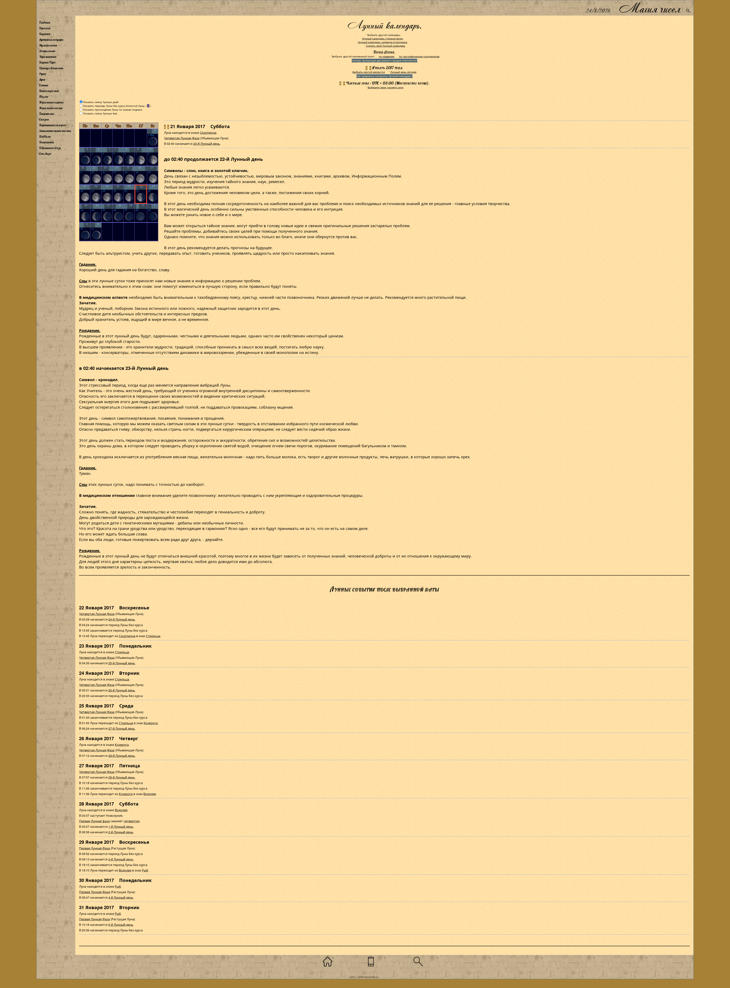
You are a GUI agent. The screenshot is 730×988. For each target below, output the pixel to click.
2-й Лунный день (120, 832)
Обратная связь (50, 148)
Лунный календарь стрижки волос (382, 38)
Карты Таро (47, 62)
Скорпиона (208, 132)
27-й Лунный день (121, 728)
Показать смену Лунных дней (100, 102)
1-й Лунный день (120, 826)
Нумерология (48, 45)
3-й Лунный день (120, 859)
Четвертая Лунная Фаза (181, 138)
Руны (42, 74)
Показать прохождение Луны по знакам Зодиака (112, 109)
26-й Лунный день (121, 690)
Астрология (47, 51)
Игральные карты (51, 102)
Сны (83, 280)
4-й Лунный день (120, 897)
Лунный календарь (51, 39)
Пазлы (43, 96)
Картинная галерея (52, 125)
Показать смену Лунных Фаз (100, 113)
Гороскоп (45, 28)
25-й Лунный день (121, 663)
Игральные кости (50, 108)
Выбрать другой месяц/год (368, 72)
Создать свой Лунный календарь (385, 46)
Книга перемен (49, 91)
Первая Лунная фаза (94, 821)
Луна (42, 79)
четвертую (132, 821)
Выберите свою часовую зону (386, 87)
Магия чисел (649, 8)
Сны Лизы (45, 153)
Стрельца (153, 636)
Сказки (44, 119)
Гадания (44, 34)
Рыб (145, 870)
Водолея (149, 794)
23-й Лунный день (206, 143)
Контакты (46, 142)
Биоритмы (46, 114)
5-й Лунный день (120, 924)
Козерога (151, 723)
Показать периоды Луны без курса (104, 106)
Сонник (43, 85)
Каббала (45, 136)
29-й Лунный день (121, 777)
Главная (44, 22)
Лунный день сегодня (403, 72)
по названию (386, 56)
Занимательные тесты (55, 131)
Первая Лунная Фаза (94, 848)
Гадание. (87, 264)
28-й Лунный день (121, 755)
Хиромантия (47, 57)
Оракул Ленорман (51, 68)
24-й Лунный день (121, 619)
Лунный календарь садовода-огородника (382, 42)
